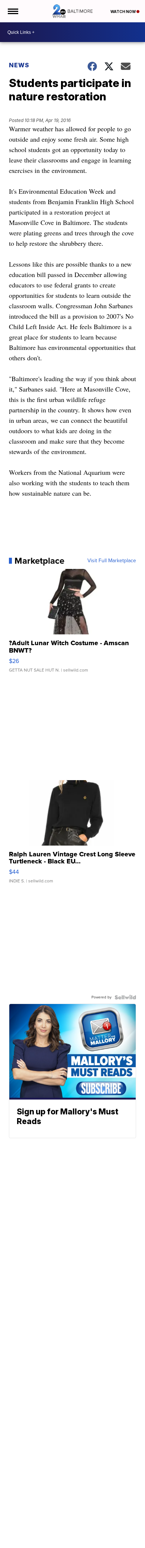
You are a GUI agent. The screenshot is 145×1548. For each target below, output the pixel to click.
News (19, 65)
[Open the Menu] (12, 11)
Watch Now (123, 11)
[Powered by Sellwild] (125, 997)
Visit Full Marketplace (111, 560)
